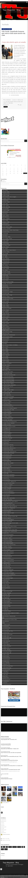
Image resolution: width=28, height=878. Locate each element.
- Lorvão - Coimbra (5, 276)
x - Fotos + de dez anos (6, 641)
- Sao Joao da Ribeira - (6, 338)
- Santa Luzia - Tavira (5, 333)
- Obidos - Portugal (5, 305)
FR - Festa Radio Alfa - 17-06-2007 (7, 463)
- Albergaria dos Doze (6, 193)
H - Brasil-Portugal (5, 581)
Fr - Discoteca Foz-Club (6, 431)
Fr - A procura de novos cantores (7, 376)
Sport (3, 617)
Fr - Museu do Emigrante (6, 511)
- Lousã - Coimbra (5, 280)
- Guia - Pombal (5, 270)
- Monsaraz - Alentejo (5, 296)
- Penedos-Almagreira (5, 316)
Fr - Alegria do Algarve (6, 388)
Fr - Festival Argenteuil (6, 468)
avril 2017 (2, 824)
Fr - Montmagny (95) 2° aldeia (7, 373)
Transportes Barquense (6, 744)
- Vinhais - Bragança (5, 368)
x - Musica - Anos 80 (5, 654)
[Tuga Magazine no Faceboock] (14, 696)
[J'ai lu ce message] (26, 875)
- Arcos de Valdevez (5, 208)
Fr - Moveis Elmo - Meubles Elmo (7, 509)
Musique (3, 589)
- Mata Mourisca (5, 285)
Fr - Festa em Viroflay (5, 459)
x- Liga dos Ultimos (5, 677)
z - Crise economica (5, 681)
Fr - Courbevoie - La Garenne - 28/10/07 (8, 426)
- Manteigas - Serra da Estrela (7, 283)
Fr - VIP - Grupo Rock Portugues (7, 577)
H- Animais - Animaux (6, 586)
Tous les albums (6, 802)
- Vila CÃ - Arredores (5, 361)
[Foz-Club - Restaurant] (14, 732)
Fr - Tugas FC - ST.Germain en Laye (8, 561)
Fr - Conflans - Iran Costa (6, 424)
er (1, 774)
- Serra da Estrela (5, 341)
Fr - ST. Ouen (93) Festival (6, 554)
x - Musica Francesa (5, 656)
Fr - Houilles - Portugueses (6, 488)
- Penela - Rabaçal (5, 318)
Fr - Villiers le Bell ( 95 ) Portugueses (8, 572)
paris (4, 846)
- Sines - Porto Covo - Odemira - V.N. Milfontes (9, 344)
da (22, 846)
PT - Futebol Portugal (5, 597)
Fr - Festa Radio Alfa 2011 (6, 464)
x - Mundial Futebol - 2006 (6, 652)
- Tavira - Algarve (5, 348)
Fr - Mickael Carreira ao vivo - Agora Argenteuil (10, 501)
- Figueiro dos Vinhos (5, 260)
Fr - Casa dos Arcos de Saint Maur (7, 406)
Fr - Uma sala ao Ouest (6, 566)
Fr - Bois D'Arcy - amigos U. (6, 401)
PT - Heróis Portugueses (6, 601)
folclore (2, 849)
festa (7, 846)
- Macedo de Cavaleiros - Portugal (7, 281)
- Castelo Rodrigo (5, 233)
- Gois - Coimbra (5, 265)
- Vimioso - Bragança (5, 366)
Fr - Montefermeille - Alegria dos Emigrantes (9, 506)
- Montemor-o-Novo (5, 299)
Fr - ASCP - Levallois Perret (6, 394)
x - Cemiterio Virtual (5, 632)
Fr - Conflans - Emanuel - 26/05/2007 (8, 423)
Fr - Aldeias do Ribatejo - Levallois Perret (8, 384)
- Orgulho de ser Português (6, 308)
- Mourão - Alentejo (5, 301)
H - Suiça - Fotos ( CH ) (6, 582)
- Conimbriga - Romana (6, 245)
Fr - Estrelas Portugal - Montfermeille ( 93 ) (9, 451)
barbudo (4, 103)
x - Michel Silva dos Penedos (6, 651)
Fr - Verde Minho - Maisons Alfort (7, 569)
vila (7, 103)
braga (12, 103)
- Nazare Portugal (5, 303)
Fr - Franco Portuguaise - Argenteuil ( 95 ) (9, 481)
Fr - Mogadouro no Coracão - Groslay (8, 504)
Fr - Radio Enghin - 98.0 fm (6, 537)
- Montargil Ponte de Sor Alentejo (7, 298)
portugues (16, 101)
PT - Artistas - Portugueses (6, 592)
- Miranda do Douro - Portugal (7, 291)
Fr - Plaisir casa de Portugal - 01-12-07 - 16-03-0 (10, 522)
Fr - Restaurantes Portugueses (7, 541)
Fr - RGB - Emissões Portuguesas (7, 542)
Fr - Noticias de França (6, 514)
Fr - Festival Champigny (6, 469)
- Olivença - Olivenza (5, 306)
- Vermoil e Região (5, 356)
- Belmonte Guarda (5, 216)
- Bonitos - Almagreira (6, 218)
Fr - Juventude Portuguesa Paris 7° (8, 491)
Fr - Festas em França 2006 (6, 466)
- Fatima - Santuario (5, 258)
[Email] (2, 813)
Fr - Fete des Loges (5, 473)
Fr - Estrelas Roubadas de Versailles (8, 453)
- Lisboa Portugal (5, 275)
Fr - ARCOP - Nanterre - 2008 (7, 391)
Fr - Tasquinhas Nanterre (6, 557)
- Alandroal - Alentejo (5, 191)
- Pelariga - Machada (5, 313)
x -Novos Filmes (4, 676)
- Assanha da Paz (5, 211)
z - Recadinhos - (5, 682)
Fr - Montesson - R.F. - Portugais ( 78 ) (8, 507)
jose (6, 101)
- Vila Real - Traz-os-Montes (6, 363)
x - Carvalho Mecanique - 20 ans (7, 631)
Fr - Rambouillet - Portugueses (7, 539)
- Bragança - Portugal (5, 221)
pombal (6, 849)
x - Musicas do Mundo (6, 657)
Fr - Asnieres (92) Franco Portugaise (8, 396)
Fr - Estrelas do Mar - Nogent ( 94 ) (8, 446)
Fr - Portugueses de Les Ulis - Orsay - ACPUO (9, 529)
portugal (10, 846)
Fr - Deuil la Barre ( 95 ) (6, 429)
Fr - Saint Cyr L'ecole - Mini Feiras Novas (8, 544)
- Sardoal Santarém (5, 339)
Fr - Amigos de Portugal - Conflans (8, 389)
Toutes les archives (6, 834)
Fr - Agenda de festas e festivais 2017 (8, 381)
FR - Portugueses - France (6, 527)
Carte (2, 807)
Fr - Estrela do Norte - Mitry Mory (7, 444)
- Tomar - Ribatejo (5, 351)
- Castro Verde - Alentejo (6, 236)
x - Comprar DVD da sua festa (7, 634)
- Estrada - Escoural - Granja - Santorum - (9, 250)
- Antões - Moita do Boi (6, 206)
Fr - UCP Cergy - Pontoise (6, 564)
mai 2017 (2, 822)
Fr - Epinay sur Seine (5, 441)
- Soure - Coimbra (5, 346)
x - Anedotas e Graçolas (6, 624)
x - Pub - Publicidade (5, 662)
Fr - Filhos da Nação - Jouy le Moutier (8, 474)
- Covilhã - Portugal (5, 246)
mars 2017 (2, 825)
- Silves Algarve (4, 343)
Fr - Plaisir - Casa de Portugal (7, 521)
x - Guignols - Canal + (6, 647)
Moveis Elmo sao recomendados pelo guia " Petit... (11, 756)
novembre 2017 (3, 819)
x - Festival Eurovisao (5, 639)
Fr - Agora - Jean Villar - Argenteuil (8, 383)
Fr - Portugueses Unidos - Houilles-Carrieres (9, 531)
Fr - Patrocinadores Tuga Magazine (8, 519)
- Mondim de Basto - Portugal (7, 295)
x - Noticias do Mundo (6, 659)
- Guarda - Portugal (5, 268)
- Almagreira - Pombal (6, 198)
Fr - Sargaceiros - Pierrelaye (6, 546)
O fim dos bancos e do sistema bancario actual (10, 769)
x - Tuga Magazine (5, 671)
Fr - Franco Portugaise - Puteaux (7, 371)
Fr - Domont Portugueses (6, 434)
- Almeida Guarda (5, 200)
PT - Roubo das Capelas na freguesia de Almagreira (10, 612)
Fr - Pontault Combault (6, 524)
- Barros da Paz (4, 213)
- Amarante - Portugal (6, 201)
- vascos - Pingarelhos (5, 354)
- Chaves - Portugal (5, 240)
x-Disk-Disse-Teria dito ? (6, 679)
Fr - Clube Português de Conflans (7, 418)
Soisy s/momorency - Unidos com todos (8, 616)
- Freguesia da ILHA (5, 263)
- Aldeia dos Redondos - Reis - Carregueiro (9, 196)
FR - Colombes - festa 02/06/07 (7, 419)
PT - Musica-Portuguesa (6, 604)
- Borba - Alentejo (5, 220)
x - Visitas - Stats (5, 674)
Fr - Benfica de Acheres (6, 399)
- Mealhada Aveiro (5, 286)
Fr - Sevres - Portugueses (6, 549)
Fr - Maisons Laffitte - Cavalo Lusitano (8, 498)
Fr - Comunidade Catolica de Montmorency (9, 421)
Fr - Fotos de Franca (5, 478)
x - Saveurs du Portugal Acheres (7, 666)
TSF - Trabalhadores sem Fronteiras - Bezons (9, 619)
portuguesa (14, 846)
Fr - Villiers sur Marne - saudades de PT (8, 574)
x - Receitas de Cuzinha (6, 664)
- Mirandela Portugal (5, 293)
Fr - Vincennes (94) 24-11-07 (6, 576)
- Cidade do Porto (5, 241)
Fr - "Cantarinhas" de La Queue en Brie (8, 374)
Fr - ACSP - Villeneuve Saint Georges (8, 379)
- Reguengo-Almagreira (6, 328)
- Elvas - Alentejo (5, 248)
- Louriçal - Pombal (5, 278)
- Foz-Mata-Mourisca (5, 261)
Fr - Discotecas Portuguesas (6, 433)
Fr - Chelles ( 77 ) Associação (6, 413)
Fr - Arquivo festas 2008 (6, 393)
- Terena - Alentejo (5, 349)
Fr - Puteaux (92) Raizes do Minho (7, 534)
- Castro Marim (4, 235)
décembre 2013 (3, 832)
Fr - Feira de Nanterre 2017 (6, 458)
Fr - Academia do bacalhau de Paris (8, 378)
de (24, 846)
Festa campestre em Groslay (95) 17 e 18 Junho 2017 (11, 765)
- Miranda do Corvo (5, 290)
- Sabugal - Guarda (5, 329)
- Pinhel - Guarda (5, 321)
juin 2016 (2, 828)
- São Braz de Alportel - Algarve (7, 336)
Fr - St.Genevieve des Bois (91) (7, 556)
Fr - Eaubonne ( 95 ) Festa (6, 439)
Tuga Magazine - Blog (11, 10)
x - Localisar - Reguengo (6, 649)
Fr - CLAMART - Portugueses (7, 416)
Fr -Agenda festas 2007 (6, 579)
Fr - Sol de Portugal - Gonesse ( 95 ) (8, 551)
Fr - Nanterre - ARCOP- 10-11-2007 (8, 512)
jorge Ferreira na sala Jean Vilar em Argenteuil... (11, 752)
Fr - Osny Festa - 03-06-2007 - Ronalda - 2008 (9, 516)
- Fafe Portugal (4, 255)
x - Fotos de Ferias (5, 642)
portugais (19, 846)
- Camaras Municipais (6, 225)
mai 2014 (2, 831)
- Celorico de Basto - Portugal (7, 238)
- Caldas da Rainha (5, 223)
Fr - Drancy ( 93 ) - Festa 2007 (7, 438)
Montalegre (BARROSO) (6, 587)
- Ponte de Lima (4, 324)
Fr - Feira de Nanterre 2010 (6, 456)
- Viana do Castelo (5, 358)
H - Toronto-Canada (5, 584)
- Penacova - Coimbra (5, 314)
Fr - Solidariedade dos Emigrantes (7, 552)
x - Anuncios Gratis (5, 626)
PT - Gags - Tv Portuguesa (6, 599)
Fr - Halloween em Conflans (6, 486)
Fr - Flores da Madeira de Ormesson (8, 476)
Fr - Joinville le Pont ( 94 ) (6, 489)
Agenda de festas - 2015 (6, 369)
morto (19, 101)
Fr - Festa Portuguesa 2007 (6, 461)
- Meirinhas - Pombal (5, 288)
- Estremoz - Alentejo (5, 251)
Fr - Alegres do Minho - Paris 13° (7, 386)
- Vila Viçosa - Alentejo (6, 364)
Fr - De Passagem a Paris (6, 428)
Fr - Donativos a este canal (6, 436)
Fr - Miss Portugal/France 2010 (7, 503)
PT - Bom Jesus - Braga (6, 594)
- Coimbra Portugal (5, 243)
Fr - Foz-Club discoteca (6, 479)
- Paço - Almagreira (5, 311)
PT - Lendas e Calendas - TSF (6, 602)
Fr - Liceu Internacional (6, 494)
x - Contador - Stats (5, 636)
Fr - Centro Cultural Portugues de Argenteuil (9, 408)
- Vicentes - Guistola (5, 359)
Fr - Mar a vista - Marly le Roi (7, 499)
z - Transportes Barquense (6, 684)
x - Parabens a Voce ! (5, 661)
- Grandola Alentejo (5, 266)
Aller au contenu (4, 2)
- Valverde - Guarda (5, 353)
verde (9, 103)
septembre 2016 (3, 826)
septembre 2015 (3, 829)
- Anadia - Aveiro (5, 203)
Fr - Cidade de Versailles (6, 414)
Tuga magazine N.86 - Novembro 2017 (9, 739)
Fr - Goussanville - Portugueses (7, 484)
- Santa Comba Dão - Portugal (7, 331)
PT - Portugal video (5, 609)
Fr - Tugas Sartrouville (6, 562)
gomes (8, 101)
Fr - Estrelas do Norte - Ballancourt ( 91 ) (9, 448)
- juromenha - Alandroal (6, 273)
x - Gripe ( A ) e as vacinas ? (6, 646)
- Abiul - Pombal (5, 190)
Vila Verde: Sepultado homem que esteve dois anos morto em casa (13, 33)
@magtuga (2, 855)
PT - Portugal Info (19, 99)
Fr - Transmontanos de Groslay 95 (8, 559)
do (1, 846)
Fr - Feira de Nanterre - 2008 (7, 454)
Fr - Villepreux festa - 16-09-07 (7, 571)
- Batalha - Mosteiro (5, 215)
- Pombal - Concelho (5, 323)
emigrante (12, 101)
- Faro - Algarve (4, 256)
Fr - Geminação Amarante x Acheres (8, 483)
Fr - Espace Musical (5, 443)
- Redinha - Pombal (5, 326)
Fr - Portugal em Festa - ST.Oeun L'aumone (9, 526)
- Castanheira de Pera (5, 231)
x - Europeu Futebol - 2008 (6, 637)
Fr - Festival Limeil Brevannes (7, 471)
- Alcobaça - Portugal (5, 195)
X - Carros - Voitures (5, 629)
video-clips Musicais (5, 621)
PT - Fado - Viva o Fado (6, 596)
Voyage (3, 622)
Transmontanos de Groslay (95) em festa (9, 760)
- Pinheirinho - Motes (5, 320)
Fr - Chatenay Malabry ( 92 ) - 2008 (8, 409)
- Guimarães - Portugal (6, 271)
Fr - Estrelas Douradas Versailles (7, 449)
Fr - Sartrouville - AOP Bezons (7, 547)
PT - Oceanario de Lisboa (6, 606)
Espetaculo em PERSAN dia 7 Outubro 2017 (10, 748)
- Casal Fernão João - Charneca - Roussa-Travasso (10, 230)
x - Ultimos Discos (5, 672)
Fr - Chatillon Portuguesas (6, 411)
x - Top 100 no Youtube (6, 669)
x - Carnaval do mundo (6, 627)
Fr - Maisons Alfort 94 (5, 496)
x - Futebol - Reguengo (6, 644)
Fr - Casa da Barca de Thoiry (7, 404)
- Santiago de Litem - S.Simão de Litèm (8, 334)
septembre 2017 (3, 821)
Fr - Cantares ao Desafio (6, 403)
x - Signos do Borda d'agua (6, 667)
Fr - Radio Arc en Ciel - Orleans (7, 536)
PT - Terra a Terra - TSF (6, 614)
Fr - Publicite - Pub (5, 532)
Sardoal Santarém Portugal (6, 778)
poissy (22, 101)
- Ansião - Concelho (5, 205)
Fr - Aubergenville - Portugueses (7, 398)
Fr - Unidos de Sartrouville (6, 567)
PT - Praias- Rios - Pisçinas (6, 611)
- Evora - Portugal (5, 253)
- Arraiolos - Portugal (5, 210)
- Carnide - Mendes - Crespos (7, 226)
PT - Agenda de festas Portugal (7, 591)
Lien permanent (8, 99)
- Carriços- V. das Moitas (6, 228)
